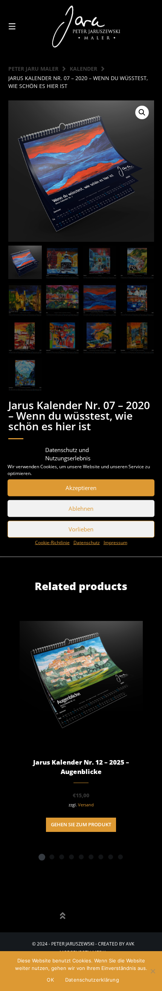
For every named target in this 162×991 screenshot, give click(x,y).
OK (50, 980)
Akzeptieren (81, 488)
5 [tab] (81, 857)
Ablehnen (81, 508)
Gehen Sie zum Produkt (81, 824)
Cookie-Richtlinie (52, 542)
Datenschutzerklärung (92, 980)
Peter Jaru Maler (33, 68)
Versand (86, 804)
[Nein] (152, 971)
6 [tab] (91, 857)
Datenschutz (86, 542)
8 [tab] (110, 857)
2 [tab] (52, 857)
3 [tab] (61, 857)
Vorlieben (81, 529)
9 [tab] (120, 857)
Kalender (83, 68)
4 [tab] (71, 857)
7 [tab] (100, 857)
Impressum (115, 542)
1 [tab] (42, 857)
